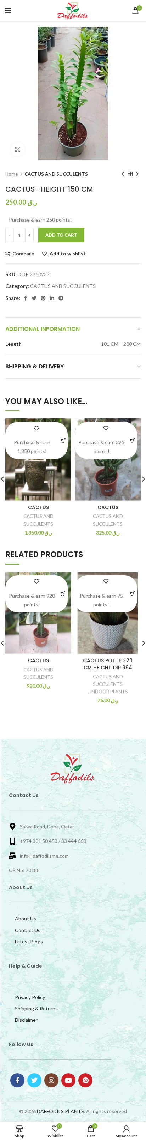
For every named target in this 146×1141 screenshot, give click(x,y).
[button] (63, 440)
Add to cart (61, 235)
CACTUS (38, 507)
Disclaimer (26, 1020)
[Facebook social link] (25, 298)
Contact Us (27, 930)
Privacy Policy (30, 997)
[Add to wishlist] (36, 428)
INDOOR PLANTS (109, 691)
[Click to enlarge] (18, 149)
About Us (25, 919)
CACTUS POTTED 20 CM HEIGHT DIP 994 (108, 664)
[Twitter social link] (34, 298)
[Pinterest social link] (43, 298)
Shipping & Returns (36, 1009)
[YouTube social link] (68, 1080)
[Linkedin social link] (52, 298)
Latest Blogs (29, 941)
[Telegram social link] (61, 298)
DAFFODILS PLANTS (60, 1111)
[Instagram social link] (51, 1080)
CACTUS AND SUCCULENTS (56, 174)
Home (12, 174)
